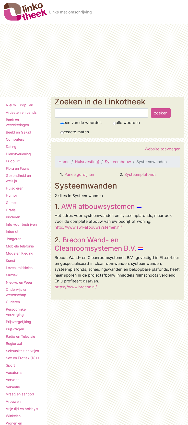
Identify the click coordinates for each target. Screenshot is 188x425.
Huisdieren (14, 188)
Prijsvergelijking (18, 322)
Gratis (11, 210)
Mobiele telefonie (20, 246)
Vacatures (14, 372)
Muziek (12, 275)
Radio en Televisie (20, 336)
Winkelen (13, 416)
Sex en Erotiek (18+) (22, 358)
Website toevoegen (162, 148)
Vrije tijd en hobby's (22, 409)
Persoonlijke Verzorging (16, 312)
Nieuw (11, 105)
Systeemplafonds (140, 174)
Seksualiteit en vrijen (22, 351)
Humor (11, 195)
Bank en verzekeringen (17, 122)
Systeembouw (118, 161)
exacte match (76, 131)
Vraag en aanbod (20, 394)
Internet (12, 231)
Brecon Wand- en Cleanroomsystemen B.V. (95, 244)
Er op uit (13, 161)
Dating (11, 147)
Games (12, 203)
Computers (15, 139)
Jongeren (13, 239)
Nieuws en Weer (19, 282)
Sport (10, 365)
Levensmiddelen (19, 268)
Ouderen (13, 302)
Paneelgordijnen (79, 174)
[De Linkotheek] (25, 12)
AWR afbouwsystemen (98, 206)
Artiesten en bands (21, 112)
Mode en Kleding (19, 253)
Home (64, 161)
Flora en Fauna (18, 168)
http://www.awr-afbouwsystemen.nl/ (88, 227)
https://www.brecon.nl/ (76, 286)
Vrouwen (13, 401)
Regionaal (14, 343)
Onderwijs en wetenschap (16, 292)
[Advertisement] (94, 60)
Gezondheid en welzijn (18, 178)
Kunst (10, 260)
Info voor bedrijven (21, 224)
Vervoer (12, 380)
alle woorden (128, 122)
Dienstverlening (18, 154)
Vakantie (13, 387)
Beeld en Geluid (18, 132)
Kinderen (13, 217)
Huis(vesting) (87, 161)
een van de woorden (83, 122)
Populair (26, 105)
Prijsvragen (15, 329)
